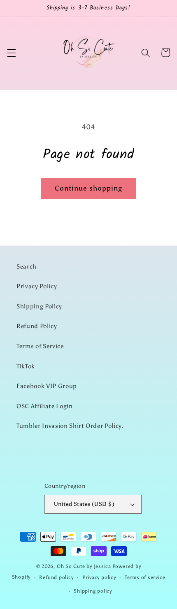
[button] (11, 52)
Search (26, 266)
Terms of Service (40, 346)
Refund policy (56, 577)
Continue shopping (89, 188)
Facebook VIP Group (46, 386)
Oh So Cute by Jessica (84, 566)
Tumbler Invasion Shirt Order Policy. (70, 426)
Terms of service (145, 577)
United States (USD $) (84, 504)
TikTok (25, 366)
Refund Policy (36, 326)
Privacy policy (99, 577)
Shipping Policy (39, 306)
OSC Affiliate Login (44, 406)
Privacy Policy (36, 286)
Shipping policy (93, 591)
